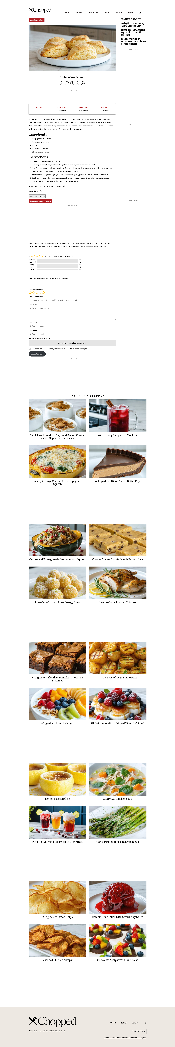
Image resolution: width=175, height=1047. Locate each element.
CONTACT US (138, 1031)
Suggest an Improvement (40, 201)
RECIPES (124, 1023)
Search (66, 13)
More (130, 13)
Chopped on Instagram (136, 1038)
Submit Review (37, 354)
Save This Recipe (36, 196)
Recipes (78, 13)
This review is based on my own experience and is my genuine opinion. (61, 349)
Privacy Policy (121, 1038)
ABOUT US (113, 1023)
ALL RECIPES (135, 1023)
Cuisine (118, 13)
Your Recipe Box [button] (36, 20)
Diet (106, 13)
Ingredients (93, 13)
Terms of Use (109, 1038)
